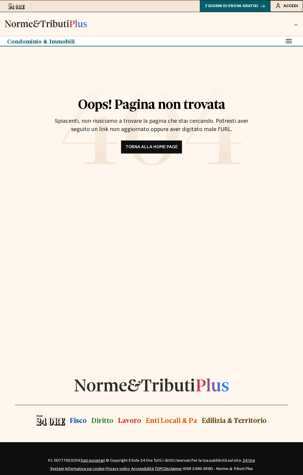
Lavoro (129, 420)
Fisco (78, 420)
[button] (296, 24)
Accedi (290, 6)
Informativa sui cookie (85, 468)
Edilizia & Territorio (234, 420)
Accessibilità (142, 468)
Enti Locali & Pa (171, 420)
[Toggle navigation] (289, 41)
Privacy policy (118, 468)
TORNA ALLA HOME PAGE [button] (151, 147)
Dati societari (93, 460)
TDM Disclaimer (168, 468)
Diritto (102, 420)
